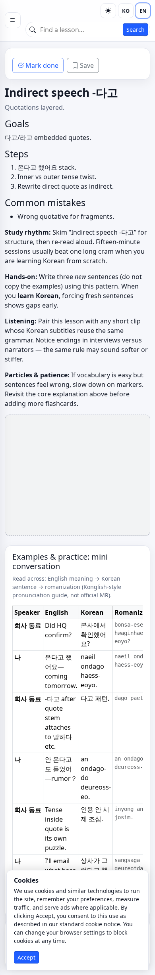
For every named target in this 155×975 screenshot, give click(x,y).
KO (126, 10)
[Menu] (13, 20)
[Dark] (108, 10)
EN (143, 10)
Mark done (41, 65)
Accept (26, 957)
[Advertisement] (77, 475)
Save (87, 65)
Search (135, 29)
